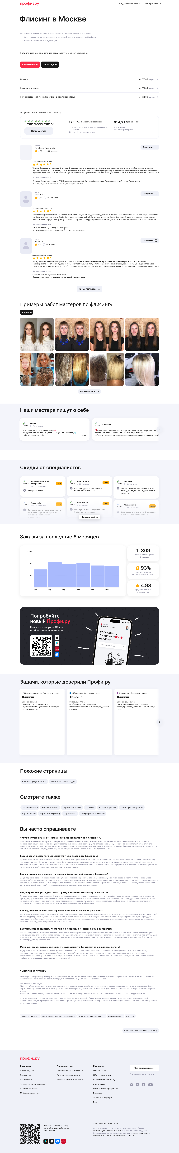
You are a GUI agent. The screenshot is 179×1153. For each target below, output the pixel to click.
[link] (30, 65)
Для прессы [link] (99, 1084)
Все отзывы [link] (26, 1079)
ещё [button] (84, 435)
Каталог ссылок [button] (28, 1088)
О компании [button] (99, 1070)
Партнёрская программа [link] (105, 1088)
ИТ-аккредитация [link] (102, 1075)
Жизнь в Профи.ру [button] (102, 1097)
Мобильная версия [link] (30, 1093)
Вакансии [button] (98, 1093)
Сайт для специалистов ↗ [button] (70, 1070)
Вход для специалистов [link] (68, 1075)
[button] (150, 147)
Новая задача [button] (27, 1070)
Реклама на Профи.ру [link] (104, 1079)
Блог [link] (95, 1102)
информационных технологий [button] (107, 1130)
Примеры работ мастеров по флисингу (66, 304)
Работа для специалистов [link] (70, 1079)
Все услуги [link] (25, 1075)
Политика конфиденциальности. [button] (119, 1135)
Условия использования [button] (32, 1084)
